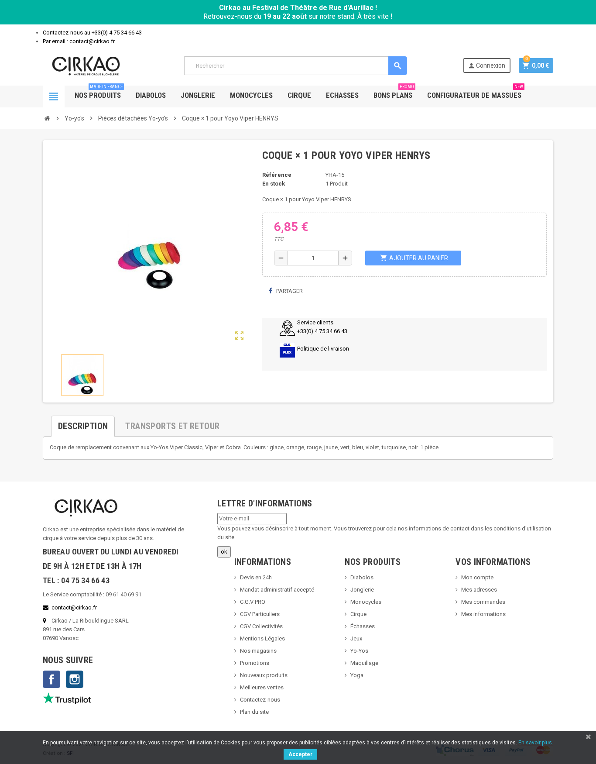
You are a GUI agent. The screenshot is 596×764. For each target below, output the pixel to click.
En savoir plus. (535, 743)
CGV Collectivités (261, 626)
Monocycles (251, 95)
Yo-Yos (359, 650)
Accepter (300, 754)
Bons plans (393, 93)
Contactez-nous (260, 699)
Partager (289, 291)
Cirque (299, 95)
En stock (273, 183)
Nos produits (99, 93)
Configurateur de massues (475, 93)
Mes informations (483, 614)
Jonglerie (198, 95)
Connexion (486, 65)
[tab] (83, 423)
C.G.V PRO (252, 602)
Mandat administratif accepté (277, 589)
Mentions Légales (262, 638)
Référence (276, 175)
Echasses (342, 95)
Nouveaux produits (264, 675)
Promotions (254, 663)
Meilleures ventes (262, 687)
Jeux (356, 638)
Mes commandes (483, 602)
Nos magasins (258, 650)
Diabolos (151, 95)
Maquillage (364, 663)
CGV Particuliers (260, 614)
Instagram (74, 679)
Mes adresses (479, 589)
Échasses (362, 626)
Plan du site (254, 712)
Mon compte (477, 577)
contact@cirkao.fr (74, 607)
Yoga (356, 675)
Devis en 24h (256, 577)
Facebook (51, 679)
